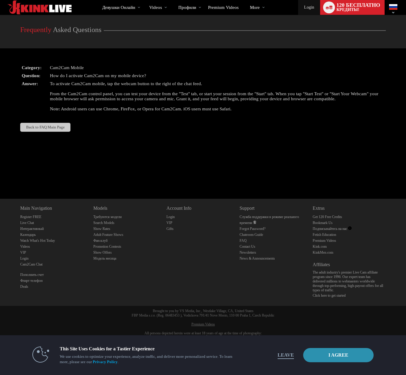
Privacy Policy (105, 362)
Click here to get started (329, 295)
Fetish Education (324, 235)
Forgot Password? (252, 229)
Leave (286, 354)
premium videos (223, 7)
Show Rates (101, 229)
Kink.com (320, 246)
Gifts (170, 229)
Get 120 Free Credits (327, 217)
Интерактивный (32, 229)
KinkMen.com (323, 252)
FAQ (243, 241)
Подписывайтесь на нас (330, 229)
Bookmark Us (323, 223)
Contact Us (247, 246)
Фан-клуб (100, 241)
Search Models (103, 223)
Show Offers (102, 252)
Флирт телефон (31, 281)
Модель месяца (104, 258)
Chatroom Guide (251, 235)
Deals (24, 287)
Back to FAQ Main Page (45, 127)
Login (309, 7)
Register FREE (30, 217)
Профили (187, 7)
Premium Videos (324, 241)
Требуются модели (107, 217)
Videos (155, 7)
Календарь (28, 235)
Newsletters (248, 252)
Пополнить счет (32, 275)
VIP (23, 252)
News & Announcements (257, 258)
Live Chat (27, 223)
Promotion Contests (107, 246)
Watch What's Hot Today (37, 241)
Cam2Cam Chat (31, 264)
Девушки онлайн (118, 7)
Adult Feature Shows (108, 235)
